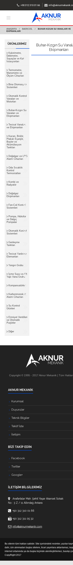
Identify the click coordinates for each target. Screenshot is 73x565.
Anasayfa (11, 29)
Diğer (11, 331)
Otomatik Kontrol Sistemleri (17, 232)
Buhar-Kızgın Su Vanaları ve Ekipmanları (16, 113)
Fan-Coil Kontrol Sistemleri (16, 206)
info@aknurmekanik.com (27, 526)
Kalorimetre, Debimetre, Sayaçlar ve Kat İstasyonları (15, 57)
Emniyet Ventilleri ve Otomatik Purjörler (17, 320)
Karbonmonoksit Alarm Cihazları (16, 295)
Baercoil (27, 29)
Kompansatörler (16, 285)
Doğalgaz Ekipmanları (13, 195)
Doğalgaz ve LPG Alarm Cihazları (17, 157)
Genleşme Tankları (13, 243)
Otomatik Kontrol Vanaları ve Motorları (17, 98)
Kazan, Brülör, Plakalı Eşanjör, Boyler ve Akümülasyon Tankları (15, 142)
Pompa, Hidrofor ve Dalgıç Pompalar (16, 219)
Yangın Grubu (15, 265)
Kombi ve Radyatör (13, 183)
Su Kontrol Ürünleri (13, 307)
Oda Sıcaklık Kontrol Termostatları (15, 170)
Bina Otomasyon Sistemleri (17, 86)
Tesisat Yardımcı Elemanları (17, 255)
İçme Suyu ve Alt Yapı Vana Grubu (17, 275)
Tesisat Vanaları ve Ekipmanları (16, 126)
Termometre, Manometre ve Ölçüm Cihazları (15, 73)
